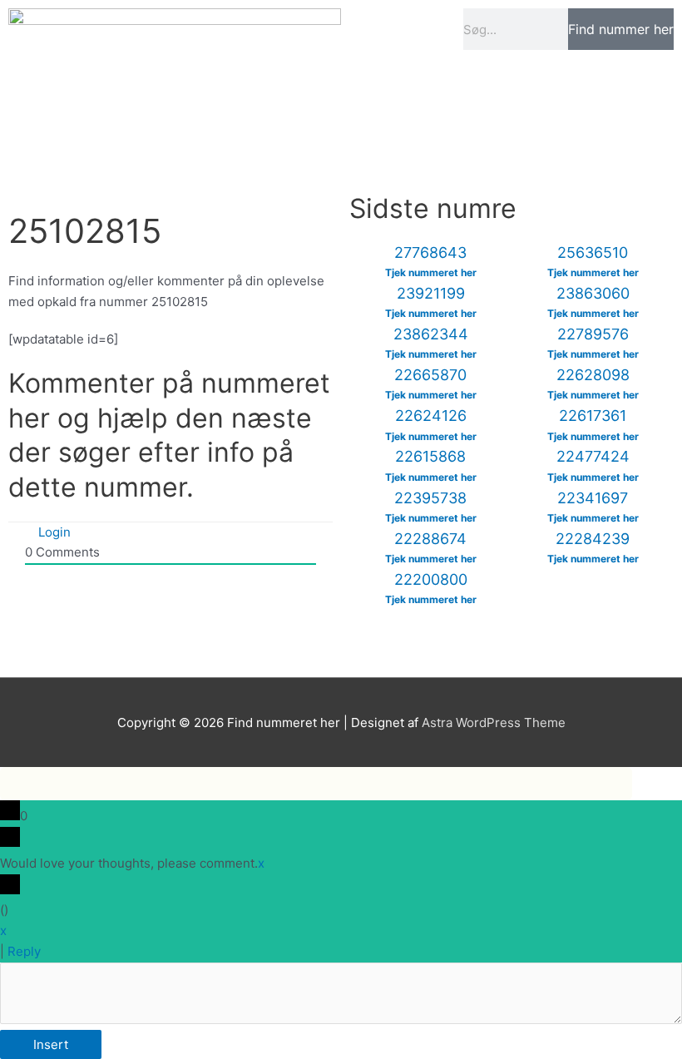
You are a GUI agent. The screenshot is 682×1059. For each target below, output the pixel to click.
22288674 (430, 538)
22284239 (593, 538)
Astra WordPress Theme (494, 722)
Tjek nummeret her (431, 272)
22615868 (430, 456)
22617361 (592, 415)
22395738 (430, 498)
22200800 (430, 579)
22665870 (430, 375)
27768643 (430, 252)
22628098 (593, 375)
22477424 (593, 456)
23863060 (593, 293)
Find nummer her (621, 29)
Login (53, 532)
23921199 (431, 293)
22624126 (431, 415)
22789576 (593, 334)
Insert (50, 1044)
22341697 (592, 498)
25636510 (592, 252)
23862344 (430, 334)
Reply (24, 951)
